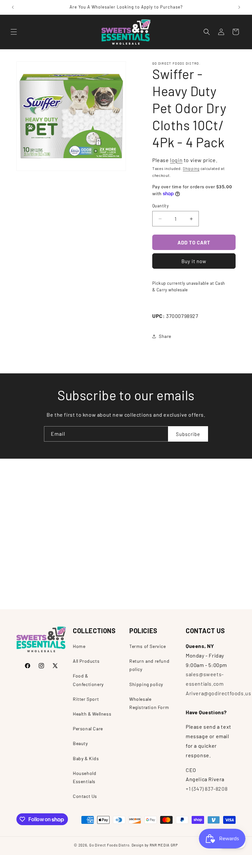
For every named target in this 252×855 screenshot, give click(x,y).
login (176, 160)
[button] (14, 32)
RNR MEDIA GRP (164, 845)
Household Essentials (84, 777)
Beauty (80, 743)
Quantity (160, 205)
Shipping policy (146, 684)
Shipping (191, 168)
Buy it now (193, 261)
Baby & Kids (86, 758)
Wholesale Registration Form (149, 703)
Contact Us (85, 796)
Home (79, 646)
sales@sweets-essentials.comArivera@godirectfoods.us (218, 683)
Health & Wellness (92, 714)
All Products (86, 661)
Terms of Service (147, 646)
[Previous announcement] (13, 7)
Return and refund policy (149, 665)
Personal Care (88, 728)
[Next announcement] (239, 7)
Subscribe (188, 434)
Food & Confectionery (88, 680)
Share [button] (165, 336)
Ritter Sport (86, 699)
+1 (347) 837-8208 (206, 788)
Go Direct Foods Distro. (110, 845)
